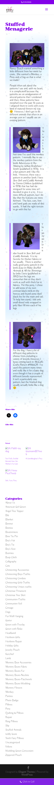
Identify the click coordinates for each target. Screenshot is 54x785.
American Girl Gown (15, 507)
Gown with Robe (13, 629)
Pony (7, 708)
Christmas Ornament (15, 591)
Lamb (8, 658)
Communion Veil (13, 603)
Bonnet (9, 523)
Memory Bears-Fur (14, 671)
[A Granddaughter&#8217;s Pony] (34, 452)
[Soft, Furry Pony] (14, 474)
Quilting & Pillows (14, 713)
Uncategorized (12, 742)
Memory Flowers (13, 687)
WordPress (27, 774)
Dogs (7, 612)
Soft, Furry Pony (11, 480)
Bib (7, 515)
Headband (10, 633)
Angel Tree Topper (14, 511)
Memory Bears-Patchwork (18, 679)
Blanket (9, 519)
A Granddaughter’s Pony (34, 458)
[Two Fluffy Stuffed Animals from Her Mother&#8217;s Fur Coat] (14, 452)
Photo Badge (11, 700)
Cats (7, 565)
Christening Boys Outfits (17, 574)
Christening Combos (15, 578)
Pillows (8, 704)
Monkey (9, 692)
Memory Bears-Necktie (17, 675)
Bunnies (9, 553)
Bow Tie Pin (11, 536)
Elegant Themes (26, 772)
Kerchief (9, 654)
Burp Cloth (11, 557)
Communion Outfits (15, 599)
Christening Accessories (17, 570)
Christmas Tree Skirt (15, 595)
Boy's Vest (10, 549)
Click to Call (28, 781)
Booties (9, 528)
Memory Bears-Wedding (17, 683)
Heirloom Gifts (12, 637)
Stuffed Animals (13, 730)
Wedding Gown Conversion (19, 751)
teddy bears (11, 734)
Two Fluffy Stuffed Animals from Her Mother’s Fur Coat (11, 461)
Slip (7, 725)
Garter (8, 620)
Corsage (9, 608)
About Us (10, 502)
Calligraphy (10, 561)
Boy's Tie (9, 544)
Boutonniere (11, 532)
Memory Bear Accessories (18, 662)
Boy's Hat (10, 540)
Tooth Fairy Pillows (14, 738)
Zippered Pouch (13, 755)
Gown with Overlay (15, 624)
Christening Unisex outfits (18, 586)
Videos (8, 746)
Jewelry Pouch (12, 650)
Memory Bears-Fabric (16, 666)
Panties (9, 696)
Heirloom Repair (13, 641)
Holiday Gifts (11, 645)
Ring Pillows (11, 721)
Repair (8, 717)
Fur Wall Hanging (14, 616)
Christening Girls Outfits (17, 582)
